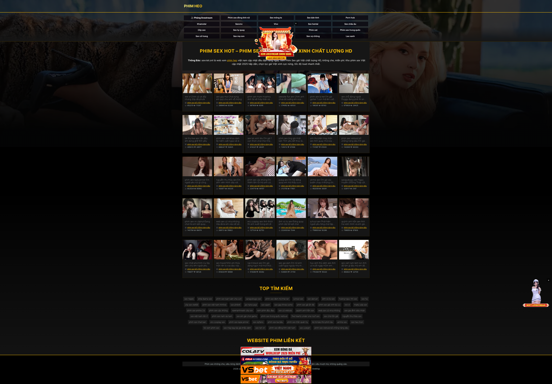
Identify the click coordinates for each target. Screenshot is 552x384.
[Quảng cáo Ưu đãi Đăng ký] (276, 360)
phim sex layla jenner (239, 322)
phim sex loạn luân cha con (228, 299)
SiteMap (316, 368)
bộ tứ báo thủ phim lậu (322, 322)
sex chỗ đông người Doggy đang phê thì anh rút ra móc (353, 98)
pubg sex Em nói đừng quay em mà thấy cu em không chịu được (291, 181)
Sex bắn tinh (313, 17)
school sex (298, 299)
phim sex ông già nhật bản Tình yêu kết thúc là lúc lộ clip (290, 139)
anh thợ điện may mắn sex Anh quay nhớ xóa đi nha (322, 139)
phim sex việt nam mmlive (214, 304)
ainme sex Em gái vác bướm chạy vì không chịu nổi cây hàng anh (322, 181)
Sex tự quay (239, 30)
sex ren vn (260, 328)
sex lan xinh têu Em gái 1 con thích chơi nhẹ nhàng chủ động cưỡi (260, 139)
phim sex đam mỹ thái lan (277, 299)
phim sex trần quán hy (297, 322)
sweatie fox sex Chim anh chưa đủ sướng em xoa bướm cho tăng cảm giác (291, 98)
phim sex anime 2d (196, 310)
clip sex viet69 (191, 304)
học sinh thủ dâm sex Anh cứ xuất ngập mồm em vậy (323, 264)
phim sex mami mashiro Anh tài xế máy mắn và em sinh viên (259, 98)
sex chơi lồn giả (331, 316)
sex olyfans (258, 322)
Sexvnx (239, 24)
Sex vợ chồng (313, 36)
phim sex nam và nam (222, 316)
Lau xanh (350, 36)
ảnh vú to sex (328, 299)
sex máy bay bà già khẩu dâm (237, 328)
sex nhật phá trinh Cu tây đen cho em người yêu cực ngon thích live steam (197, 264)
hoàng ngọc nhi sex (348, 299)
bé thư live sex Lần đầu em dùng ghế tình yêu (196, 139)
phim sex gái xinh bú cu (329, 304)
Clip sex (202, 30)
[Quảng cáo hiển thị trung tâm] (276, 43)
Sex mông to (276, 17)
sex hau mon (357, 322)
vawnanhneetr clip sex (242, 310)
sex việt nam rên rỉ (199, 316)
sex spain (265, 304)
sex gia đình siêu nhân (354, 310)
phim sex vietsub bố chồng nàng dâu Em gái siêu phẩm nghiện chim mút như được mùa (353, 139)
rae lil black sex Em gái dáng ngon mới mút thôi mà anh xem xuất (259, 264)
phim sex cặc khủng (218, 310)
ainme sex (342, 322)
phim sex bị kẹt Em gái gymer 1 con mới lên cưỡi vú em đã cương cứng (322, 98)
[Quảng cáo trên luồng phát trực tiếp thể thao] (276, 379)
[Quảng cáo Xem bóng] (276, 351)
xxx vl (347, 304)
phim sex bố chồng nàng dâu (198, 103)
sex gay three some (283, 304)
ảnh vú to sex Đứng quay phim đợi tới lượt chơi (291, 222)
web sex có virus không (329, 310)
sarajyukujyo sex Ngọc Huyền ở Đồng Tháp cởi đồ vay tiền (353, 181)
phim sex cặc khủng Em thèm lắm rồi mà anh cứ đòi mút (259, 181)
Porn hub (350, 17)
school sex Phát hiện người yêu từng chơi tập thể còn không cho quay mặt (322, 222)
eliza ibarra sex (205, 299)
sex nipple (189, 299)
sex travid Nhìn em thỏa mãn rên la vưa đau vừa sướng (228, 264)
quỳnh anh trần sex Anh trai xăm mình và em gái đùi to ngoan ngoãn (353, 222)
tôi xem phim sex (211, 328)
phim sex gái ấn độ (305, 304)
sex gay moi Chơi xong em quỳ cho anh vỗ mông (229, 98)
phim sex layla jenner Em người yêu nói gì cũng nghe (197, 181)
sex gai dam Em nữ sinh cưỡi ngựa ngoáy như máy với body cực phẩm (291, 264)
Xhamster (202, 24)
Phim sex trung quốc (350, 30)
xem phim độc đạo (265, 310)
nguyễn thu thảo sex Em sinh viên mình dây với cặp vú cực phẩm (228, 181)
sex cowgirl (305, 328)
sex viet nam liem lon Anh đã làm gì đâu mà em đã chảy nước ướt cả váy (354, 264)
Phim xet (313, 30)
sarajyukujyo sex (253, 299)
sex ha (365, 299)
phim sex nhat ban (197, 322)
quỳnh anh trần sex (305, 310)
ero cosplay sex (217, 322)
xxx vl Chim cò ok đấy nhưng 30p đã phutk (195, 98)
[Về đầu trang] (545, 380)
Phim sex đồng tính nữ (239, 17)
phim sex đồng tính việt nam (282, 328)
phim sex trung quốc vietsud (274, 316)
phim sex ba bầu (275, 322)
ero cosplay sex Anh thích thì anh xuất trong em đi (260, 222)
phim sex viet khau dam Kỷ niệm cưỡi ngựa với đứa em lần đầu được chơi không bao (228, 139)
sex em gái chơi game (247, 316)
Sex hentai (313, 24)
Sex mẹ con (239, 36)
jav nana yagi (251, 304)
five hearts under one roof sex (305, 316)
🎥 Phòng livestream (201, 17)
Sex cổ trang (202, 36)
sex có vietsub (285, 310)
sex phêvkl (235, 304)
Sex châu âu (350, 24)
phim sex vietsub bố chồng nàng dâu (331, 328)
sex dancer (313, 299)
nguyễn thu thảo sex (352, 316)
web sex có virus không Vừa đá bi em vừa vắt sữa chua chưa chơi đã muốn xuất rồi (228, 222)
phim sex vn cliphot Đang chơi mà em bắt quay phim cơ (197, 222)
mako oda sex (360, 304)
